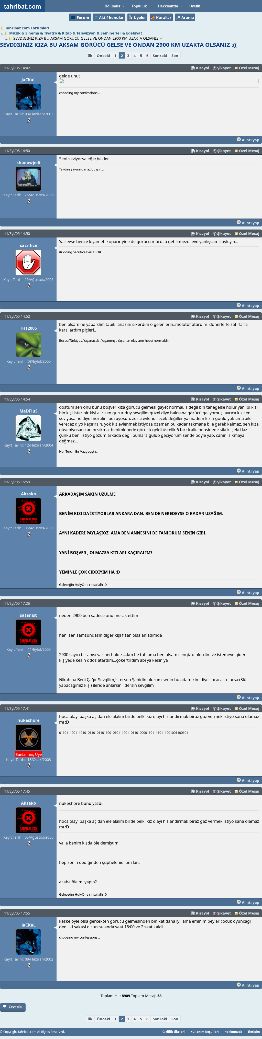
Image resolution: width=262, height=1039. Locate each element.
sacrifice (28, 245)
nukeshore (28, 720)
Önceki (103, 55)
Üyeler (140, 17)
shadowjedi (28, 162)
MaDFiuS (28, 411)
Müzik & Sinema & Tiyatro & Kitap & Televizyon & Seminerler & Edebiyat (75, 33)
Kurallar (163, 17)
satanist (28, 615)
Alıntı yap (250, 139)
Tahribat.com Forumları (27, 27)
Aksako (28, 494)
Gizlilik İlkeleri (173, 1032)
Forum (83, 17)
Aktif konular (111, 17)
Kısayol (202, 67)
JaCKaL (28, 80)
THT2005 (28, 328)
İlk (90, 55)
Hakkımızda (233, 1032)
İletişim (254, 1032)
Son (174, 55)
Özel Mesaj (249, 67)
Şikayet (224, 67)
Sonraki (160, 55)
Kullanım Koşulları (204, 1032)
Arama (187, 17)
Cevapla (15, 1006)
